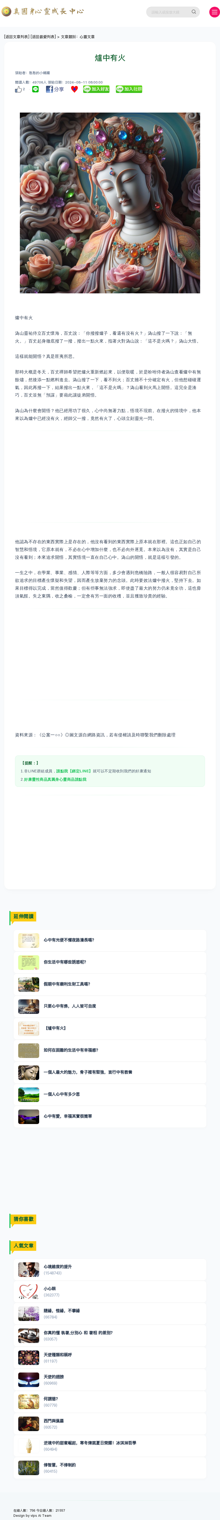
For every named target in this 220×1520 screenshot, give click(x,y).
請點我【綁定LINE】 (74, 771)
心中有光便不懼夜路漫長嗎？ (70, 940)
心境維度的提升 (58, 1266)
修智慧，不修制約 (60, 1465)
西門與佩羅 (54, 1421)
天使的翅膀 (54, 1376)
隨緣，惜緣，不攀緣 (62, 1310)
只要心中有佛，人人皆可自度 (70, 1006)
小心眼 (50, 1288)
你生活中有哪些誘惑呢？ (66, 962)
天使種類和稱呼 (58, 1354)
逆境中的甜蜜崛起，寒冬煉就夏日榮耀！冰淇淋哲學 (90, 1443)
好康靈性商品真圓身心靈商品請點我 (55, 779)
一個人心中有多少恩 (62, 1094)
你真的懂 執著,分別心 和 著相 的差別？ (79, 1332)
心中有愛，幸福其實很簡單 (68, 1116)
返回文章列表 (16, 36)
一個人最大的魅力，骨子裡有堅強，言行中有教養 (88, 1072)
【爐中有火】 (56, 1028)
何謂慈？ (52, 1399)
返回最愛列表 (43, 36)
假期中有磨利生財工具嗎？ (68, 984)
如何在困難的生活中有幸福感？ (72, 1050)
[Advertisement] (110, 476)
